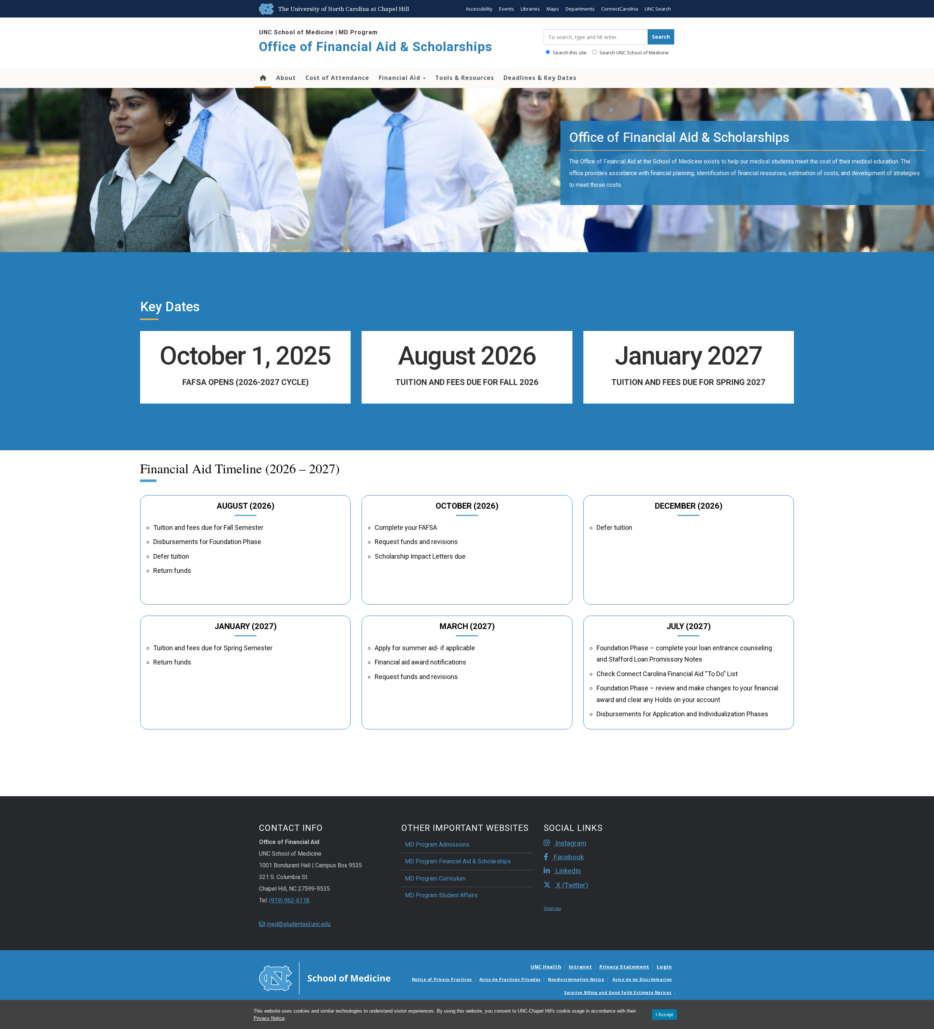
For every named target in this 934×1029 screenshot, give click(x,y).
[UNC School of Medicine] (324, 977)
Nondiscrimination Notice (576, 979)
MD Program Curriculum (435, 878)
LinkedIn (567, 871)
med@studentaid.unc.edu (299, 924)
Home (262, 78)
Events (506, 8)
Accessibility (479, 8)
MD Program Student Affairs (441, 895)
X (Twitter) (571, 885)
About (286, 78)
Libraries (530, 8)
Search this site (569, 52)
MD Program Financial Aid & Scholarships (458, 861)
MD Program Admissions (437, 844)
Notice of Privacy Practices (442, 979)
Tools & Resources (464, 78)
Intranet (580, 966)
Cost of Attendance (337, 78)
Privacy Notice (269, 1018)
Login (664, 966)
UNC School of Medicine (296, 32)
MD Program (358, 32)
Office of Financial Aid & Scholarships (375, 46)
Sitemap (552, 908)
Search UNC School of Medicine (633, 52)
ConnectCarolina (619, 8)
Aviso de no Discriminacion (642, 979)
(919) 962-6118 (289, 900)
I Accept (664, 1014)
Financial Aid (400, 78)
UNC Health (545, 966)
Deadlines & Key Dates (539, 78)
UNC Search (658, 8)
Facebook (568, 857)
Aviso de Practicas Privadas (510, 979)
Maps (553, 8)
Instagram (569, 843)
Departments (580, 8)
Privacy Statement (624, 966)
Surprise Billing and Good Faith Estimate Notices (618, 992)
